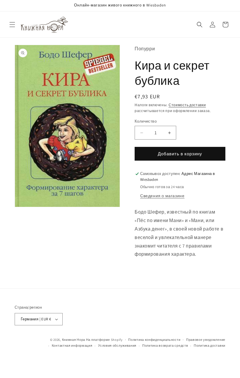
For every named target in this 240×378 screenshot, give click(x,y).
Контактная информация (72, 345)
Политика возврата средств (165, 345)
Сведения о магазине (162, 195)
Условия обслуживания (117, 345)
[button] (12, 24)
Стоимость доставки (187, 105)
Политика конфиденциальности (154, 340)
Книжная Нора (73, 340)
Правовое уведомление (205, 340)
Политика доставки (209, 345)
